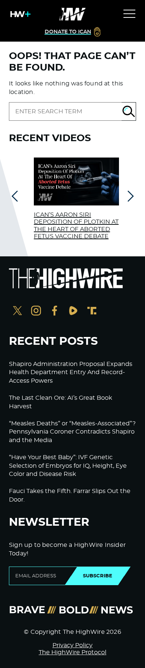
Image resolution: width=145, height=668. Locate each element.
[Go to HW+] (18, 14)
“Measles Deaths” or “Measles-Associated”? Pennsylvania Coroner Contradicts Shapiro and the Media (72, 432)
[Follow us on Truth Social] (91, 311)
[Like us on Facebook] (54, 311)
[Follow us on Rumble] (73, 311)
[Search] (129, 111)
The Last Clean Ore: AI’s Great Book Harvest (60, 402)
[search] (65, 111)
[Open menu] (129, 14)
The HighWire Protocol (72, 652)
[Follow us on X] (17, 311)
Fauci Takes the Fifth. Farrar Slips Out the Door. (69, 495)
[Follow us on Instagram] (36, 311)
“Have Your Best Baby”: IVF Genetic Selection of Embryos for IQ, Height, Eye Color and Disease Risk (68, 465)
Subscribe (97, 575)
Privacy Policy (72, 645)
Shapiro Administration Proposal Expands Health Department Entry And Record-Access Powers (70, 372)
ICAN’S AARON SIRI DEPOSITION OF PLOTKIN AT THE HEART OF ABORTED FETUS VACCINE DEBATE (76, 225)
